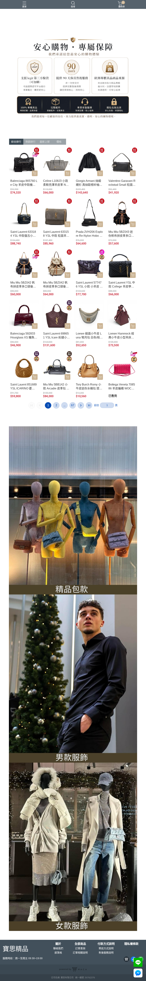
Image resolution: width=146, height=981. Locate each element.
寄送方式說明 (106, 948)
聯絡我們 (58, 948)
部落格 (58, 952)
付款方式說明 (106, 943)
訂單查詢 (80, 948)
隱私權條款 (131, 943)
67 (72, 405)
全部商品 (80, 943)
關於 (58, 943)
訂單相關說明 (80, 952)
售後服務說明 (106, 952)
